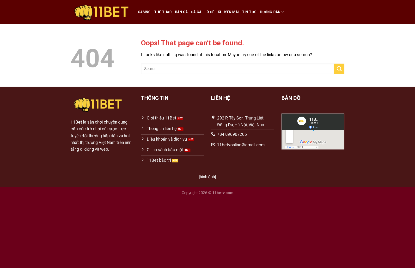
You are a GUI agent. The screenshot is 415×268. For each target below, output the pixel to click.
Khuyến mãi (228, 12)
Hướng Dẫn (270, 12)
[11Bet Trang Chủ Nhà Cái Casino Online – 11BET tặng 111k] (101, 12)
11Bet (76, 122)
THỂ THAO (163, 12)
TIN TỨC (249, 12)
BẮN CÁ (181, 12)
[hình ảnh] (207, 176)
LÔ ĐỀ (209, 12)
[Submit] (339, 69)
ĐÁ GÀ (196, 12)
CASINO (144, 12)
